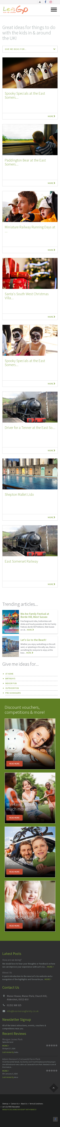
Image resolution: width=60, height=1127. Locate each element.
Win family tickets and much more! (25, 807)
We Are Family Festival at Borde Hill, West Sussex (34, 615)
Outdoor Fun (12, 688)
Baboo (33, 1109)
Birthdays (10, 678)
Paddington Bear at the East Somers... (25, 162)
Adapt (23, 1109)
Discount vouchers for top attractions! (29, 753)
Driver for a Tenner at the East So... (30, 427)
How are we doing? (12, 959)
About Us (7, 972)
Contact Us (15, 1104)
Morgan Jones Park (12, 1039)
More (51, 116)
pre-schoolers (13, 692)
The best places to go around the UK (25, 861)
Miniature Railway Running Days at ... (30, 229)
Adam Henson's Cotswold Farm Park (21, 1059)
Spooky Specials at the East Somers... (25, 95)
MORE (29, 629)
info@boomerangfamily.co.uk (22, 1011)
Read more (14, 763)
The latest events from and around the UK (29, 915)
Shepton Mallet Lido (19, 494)
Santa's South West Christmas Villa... (27, 295)
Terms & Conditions (36, 1104)
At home (9, 673)
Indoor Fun (11, 683)
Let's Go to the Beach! (33, 640)
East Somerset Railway (21, 561)
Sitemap (5, 1104)
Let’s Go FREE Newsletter (11, 1107)
